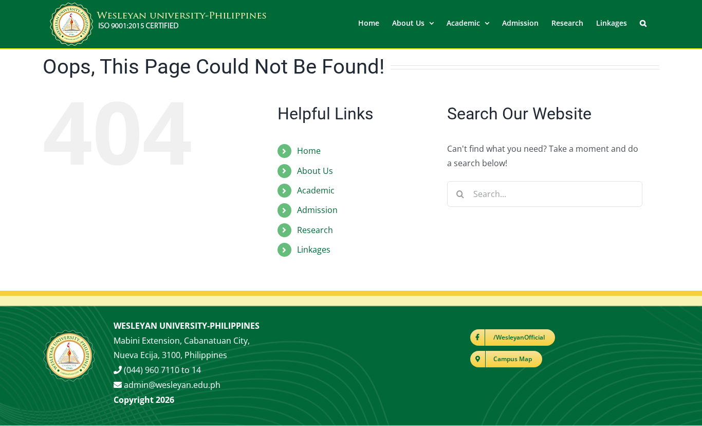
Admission (317, 210)
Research (315, 230)
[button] (643, 22)
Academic (316, 190)
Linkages (313, 249)
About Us (315, 170)
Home (309, 150)
